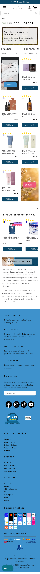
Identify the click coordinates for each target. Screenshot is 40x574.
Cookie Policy (9, 463)
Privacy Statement (11, 469)
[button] (29, 8)
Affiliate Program (10, 489)
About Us (7, 483)
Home (4, 18)
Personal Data (9, 466)
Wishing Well (8, 495)
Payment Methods (10, 442)
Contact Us (8, 439)
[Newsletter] (33, 393)
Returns (7, 451)
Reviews (7, 486)
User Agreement (10, 471)
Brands (6, 500)
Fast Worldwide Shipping (20, 2)
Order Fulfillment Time (12, 448)
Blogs (6, 498)
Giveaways (8, 492)
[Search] (36, 13)
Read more (10, 85)
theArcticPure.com (27, 565)
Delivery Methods (10, 445)
